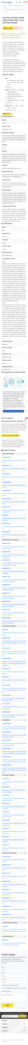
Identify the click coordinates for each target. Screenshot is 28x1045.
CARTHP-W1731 (6, 873)
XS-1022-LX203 (6, 638)
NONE (13, 90)
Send (7, 1005)
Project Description (6, 991)
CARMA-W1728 (6, 560)
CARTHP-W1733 (6, 865)
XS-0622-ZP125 (6, 523)
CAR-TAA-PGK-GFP (12, 92)
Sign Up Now (22, 1016)
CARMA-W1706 (6, 585)
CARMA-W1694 (6, 618)
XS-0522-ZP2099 (6, 482)
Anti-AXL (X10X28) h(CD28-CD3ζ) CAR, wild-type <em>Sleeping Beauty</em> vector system (14, 690)
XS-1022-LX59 (5, 787)
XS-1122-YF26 (5, 703)
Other (8, 84)
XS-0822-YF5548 (6, 757)
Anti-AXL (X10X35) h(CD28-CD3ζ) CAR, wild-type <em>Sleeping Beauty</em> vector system (14, 643)
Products (11, 5)
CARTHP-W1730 (6, 906)
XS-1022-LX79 (5, 828)
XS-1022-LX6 (5, 836)
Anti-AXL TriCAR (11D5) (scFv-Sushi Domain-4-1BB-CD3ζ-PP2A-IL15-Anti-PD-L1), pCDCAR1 (14, 931)
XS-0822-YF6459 (6, 723)
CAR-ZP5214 (5, 677)
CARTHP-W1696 (6, 881)
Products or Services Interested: (9, 985)
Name (2, 967)
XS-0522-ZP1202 (6, 498)
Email (3, 979)
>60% (16, 106)
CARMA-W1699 (6, 543)
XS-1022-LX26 (5, 779)
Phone (3, 973)
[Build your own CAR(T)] (25, 2)
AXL (5, 7)
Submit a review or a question (10, 435)
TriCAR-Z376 (5, 926)
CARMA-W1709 (6, 552)
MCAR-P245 (5, 940)
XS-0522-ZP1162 (6, 465)
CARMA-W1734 (6, 609)
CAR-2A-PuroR (11, 98)
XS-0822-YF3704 (6, 740)
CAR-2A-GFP (20, 90)
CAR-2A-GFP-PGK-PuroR (13, 94)
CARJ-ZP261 (5, 515)
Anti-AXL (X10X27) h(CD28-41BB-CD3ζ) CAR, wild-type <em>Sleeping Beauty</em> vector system (14, 663)
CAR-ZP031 (5, 629)
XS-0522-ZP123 (6, 532)
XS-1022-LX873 (6, 648)
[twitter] (8, 1036)
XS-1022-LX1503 (6, 658)
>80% (21, 106)
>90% (8, 108)
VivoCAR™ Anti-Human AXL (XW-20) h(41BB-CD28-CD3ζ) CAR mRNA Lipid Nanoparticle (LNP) (14, 770)
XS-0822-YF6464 (6, 748)
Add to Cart (7, 114)
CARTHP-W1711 (6, 914)
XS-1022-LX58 (5, 795)
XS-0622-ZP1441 (6, 490)
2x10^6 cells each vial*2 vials (15, 80)
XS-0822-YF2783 (6, 732)
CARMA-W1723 (6, 593)
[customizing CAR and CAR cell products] (14, 382)
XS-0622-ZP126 (6, 474)
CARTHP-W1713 (6, 898)
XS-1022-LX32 (5, 803)
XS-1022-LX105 (6, 668)
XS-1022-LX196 (6, 685)
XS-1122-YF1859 (6, 695)
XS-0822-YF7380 (6, 765)
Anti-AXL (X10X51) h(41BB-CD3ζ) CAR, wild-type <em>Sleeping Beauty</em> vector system (14, 653)
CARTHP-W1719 (6, 890)
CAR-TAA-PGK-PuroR (12, 100)
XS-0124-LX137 (6, 507)
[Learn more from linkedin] (13, 1036)
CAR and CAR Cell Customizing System (13, 411)
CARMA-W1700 (6, 576)
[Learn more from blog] (22, 1036)
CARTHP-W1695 (6, 856)
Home (5, 5)
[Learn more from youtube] (18, 1036)
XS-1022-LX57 (5, 812)
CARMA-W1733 (6, 568)
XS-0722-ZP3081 (6, 457)
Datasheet (19, 28)
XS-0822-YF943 (6, 712)
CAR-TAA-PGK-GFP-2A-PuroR (15, 96)
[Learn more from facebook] (4, 1036)
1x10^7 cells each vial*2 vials (15, 82)
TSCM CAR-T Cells (18, 5)
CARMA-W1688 (6, 601)
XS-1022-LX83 (5, 820)
